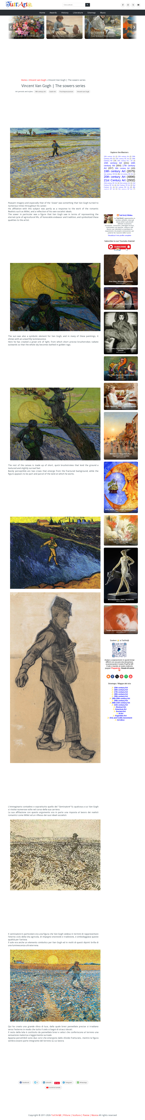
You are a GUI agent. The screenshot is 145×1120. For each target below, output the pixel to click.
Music (103, 12)
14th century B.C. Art (125, 161)
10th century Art (109, 156)
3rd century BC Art (122, 187)
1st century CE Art (110, 174)
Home (42, 12)
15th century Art (113, 163)
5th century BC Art (125, 189)
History (64, 12)
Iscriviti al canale (54, 1087)
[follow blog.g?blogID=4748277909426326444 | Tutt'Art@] (108, 678)
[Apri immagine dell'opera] (55, 197)
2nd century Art (125, 183)
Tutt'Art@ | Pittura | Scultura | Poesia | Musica (74, 1115)
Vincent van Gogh (37, 80)
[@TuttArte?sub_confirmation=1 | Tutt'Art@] (119, 250)
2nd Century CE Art (123, 185)
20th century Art (114, 176)
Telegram (68, 1082)
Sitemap (91, 12)
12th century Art (123, 156)
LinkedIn (48, 1082)
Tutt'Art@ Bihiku (125, 215)
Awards (53, 12)
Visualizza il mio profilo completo (119, 235)
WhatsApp (83, 1082)
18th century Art (122, 168)
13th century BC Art (122, 158)
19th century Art (40, 92)
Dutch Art (53, 92)
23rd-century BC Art (110, 183)
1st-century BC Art (126, 174)
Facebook (25, 1082)
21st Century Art (115, 180)
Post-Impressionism (66, 92)
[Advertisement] (72, 59)
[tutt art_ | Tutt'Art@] (121, 678)
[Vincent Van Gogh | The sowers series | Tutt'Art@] (19, 7)
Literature (78, 12)
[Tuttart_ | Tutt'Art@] (117, 678)
